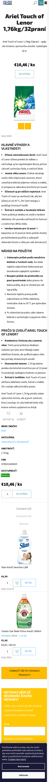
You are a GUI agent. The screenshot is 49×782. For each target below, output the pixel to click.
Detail (28, 582)
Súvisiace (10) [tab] (23, 508)
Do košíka (24, 74)
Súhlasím (23, 775)
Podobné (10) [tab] (23, 516)
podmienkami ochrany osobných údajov (24, 742)
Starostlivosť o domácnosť (15, 442)
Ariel (3, 430)
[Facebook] (28, 126)
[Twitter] (21, 126)
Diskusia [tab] (23, 523)
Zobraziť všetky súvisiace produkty (24, 673)
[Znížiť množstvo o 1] (10, 496)
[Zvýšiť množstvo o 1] (10, 492)
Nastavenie (23, 766)
